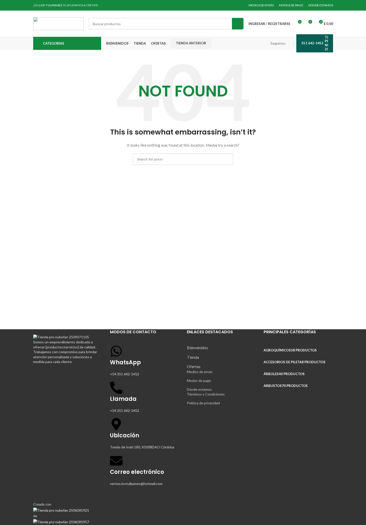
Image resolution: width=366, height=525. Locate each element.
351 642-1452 (312, 43)
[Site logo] (58, 23)
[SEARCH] (237, 23)
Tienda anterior (191, 43)
